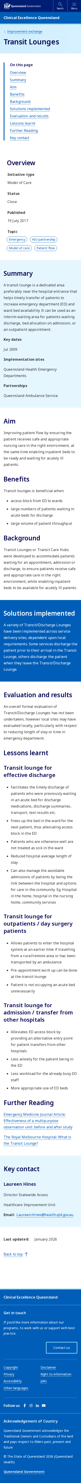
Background (20, 101)
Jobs (43, 1381)
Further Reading (24, 130)
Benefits (17, 94)
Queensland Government (24, 1471)
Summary (18, 79)
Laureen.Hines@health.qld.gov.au (44, 1214)
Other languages (16, 1388)
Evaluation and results (29, 116)
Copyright (11, 1367)
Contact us (61, 1347)
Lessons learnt (22, 123)
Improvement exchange (24, 31)
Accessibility (13, 1381)
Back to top (13, 1254)
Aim (13, 87)
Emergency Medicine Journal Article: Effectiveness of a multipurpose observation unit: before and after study (38, 1121)
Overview (18, 72)
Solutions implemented (30, 108)
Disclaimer (48, 1367)
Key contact (19, 137)
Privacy (9, 1374)
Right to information (55, 1374)
